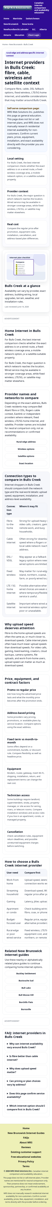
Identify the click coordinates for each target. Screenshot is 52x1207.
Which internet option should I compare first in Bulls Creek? (26, 1107)
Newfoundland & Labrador (16, 29)
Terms (26, 1166)
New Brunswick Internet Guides (26, 1133)
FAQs (26, 1137)
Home (6, 18)
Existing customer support (26, 1152)
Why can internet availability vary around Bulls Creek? (25, 1045)
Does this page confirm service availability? (25, 1095)
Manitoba (17, 18)
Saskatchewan (33, 18)
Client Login (33, 35)
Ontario (7, 35)
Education (19, 35)
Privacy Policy (26, 1161)
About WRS (26, 1142)
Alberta (43, 29)
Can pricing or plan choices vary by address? (23, 1082)
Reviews (26, 1147)
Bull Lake (26, 987)
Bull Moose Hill (26, 995)
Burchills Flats (26, 1002)
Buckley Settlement (26, 973)
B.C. (34, 29)
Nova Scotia (27, 24)
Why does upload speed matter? (21, 1070)
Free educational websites (26, 1156)
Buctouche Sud (26, 980)
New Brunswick (11, 24)
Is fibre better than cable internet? (22, 1058)
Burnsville (26, 1009)
